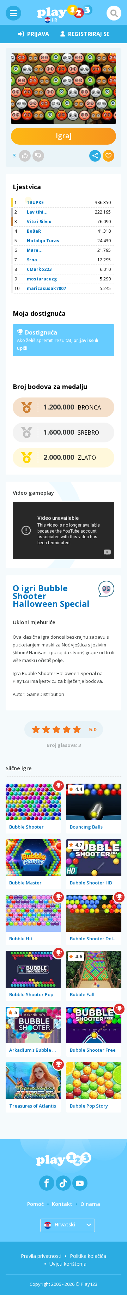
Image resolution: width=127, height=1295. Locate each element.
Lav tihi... (37, 212)
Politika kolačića (88, 1256)
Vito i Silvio (39, 222)
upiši (22, 348)
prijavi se (83, 340)
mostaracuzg (42, 279)
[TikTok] (63, 1183)
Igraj (64, 135)
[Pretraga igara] (114, 13)
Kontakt (62, 1204)
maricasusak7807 (46, 288)
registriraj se (88, 34)
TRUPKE (35, 202)
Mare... (35, 250)
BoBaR (34, 231)
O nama (90, 1204)
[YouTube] (79, 1183)
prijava (38, 34)
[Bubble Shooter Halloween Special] (63, 88)
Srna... (34, 260)
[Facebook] (46, 1183)
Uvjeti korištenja (67, 1263)
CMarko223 (39, 269)
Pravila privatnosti (41, 1256)
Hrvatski (65, 1224)
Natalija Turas (43, 241)
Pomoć (35, 1204)
